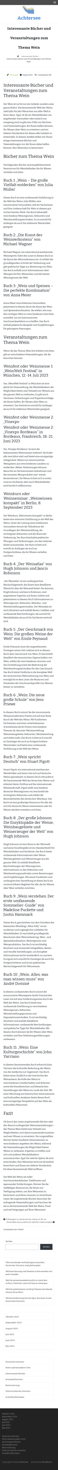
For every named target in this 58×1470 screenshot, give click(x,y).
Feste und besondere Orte (18, 1367)
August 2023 (12, 1328)
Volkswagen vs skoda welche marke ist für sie (26, 1219)
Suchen (9, 1241)
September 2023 (14, 1322)
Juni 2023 (10, 1340)
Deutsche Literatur (15, 1362)
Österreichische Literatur (18, 1391)
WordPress (47, 1462)
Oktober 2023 (12, 1317)
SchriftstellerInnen (15, 1397)
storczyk (14, 75)
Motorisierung (13, 1385)
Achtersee (29, 18)
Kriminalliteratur (14, 1379)
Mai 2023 (10, 1346)
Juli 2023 (10, 1334)
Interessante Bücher (15, 1373)
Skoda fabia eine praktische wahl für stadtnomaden (29, 1222)
